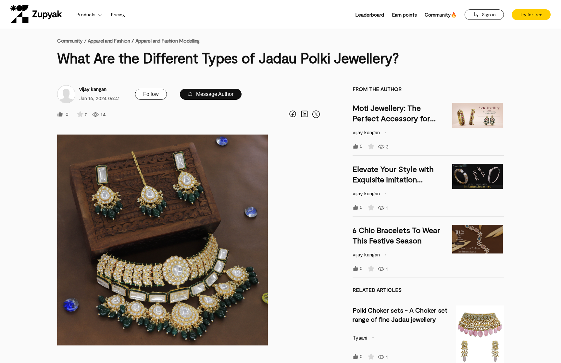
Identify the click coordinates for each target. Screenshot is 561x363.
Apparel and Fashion (109, 40)
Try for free (531, 14)
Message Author (214, 94)
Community (71, 40)
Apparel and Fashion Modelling (167, 40)
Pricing (118, 14)
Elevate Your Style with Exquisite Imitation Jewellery (393, 179)
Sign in (488, 14)
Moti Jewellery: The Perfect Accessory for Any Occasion (391, 118)
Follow (151, 94)
